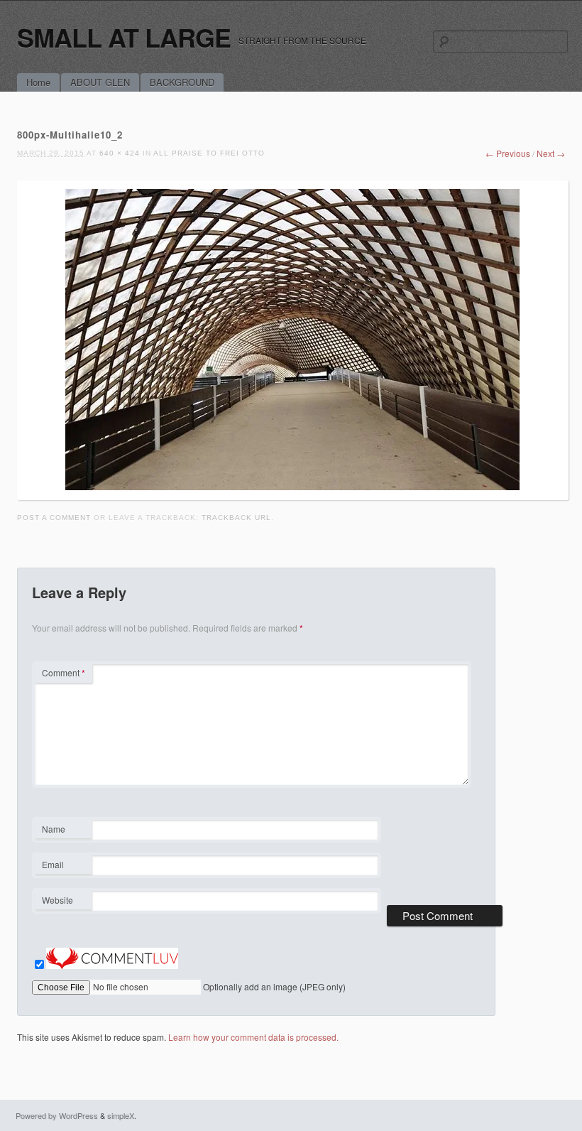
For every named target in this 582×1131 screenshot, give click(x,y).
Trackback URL (236, 517)
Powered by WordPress (57, 1115)
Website (57, 900)
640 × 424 (119, 153)
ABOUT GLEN (100, 82)
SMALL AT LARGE (124, 36)
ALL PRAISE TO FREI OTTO (209, 153)
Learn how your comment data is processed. (253, 1037)
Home (38, 82)
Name (63, 830)
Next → (551, 153)
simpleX (120, 1115)
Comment (63, 672)
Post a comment (54, 517)
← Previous (507, 153)
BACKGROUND (182, 82)
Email (63, 866)
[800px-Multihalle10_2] (292, 486)
